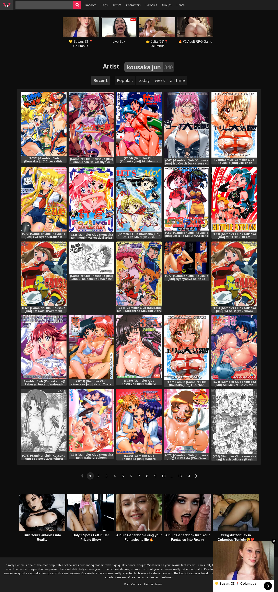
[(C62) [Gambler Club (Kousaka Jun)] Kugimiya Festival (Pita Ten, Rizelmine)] (91, 199)
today (144, 80)
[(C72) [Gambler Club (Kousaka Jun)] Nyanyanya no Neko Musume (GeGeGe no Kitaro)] (186, 258)
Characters (133, 5)
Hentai (180, 5)
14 (188, 475)
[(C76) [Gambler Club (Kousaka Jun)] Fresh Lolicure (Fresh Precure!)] (234, 421)
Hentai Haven (153, 584)
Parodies (151, 5)
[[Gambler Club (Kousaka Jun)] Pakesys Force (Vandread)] (44, 347)
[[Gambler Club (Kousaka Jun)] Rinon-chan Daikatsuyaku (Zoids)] (91, 124)
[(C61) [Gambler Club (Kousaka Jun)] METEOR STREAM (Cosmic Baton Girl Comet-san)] (234, 199)
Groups (167, 5)
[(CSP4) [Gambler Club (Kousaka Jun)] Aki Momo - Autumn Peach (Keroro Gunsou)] (139, 124)
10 (163, 475)
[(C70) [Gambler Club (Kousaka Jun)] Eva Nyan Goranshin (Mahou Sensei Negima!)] (44, 199)
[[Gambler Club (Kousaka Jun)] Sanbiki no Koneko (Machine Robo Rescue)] (91, 258)
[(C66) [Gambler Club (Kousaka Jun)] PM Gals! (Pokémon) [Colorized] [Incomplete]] (234, 274)
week (160, 80)
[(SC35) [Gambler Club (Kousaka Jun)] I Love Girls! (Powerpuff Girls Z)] (44, 124)
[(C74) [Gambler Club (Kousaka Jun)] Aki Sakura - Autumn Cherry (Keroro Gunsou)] (234, 347)
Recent (100, 80)
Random (90, 5)
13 (180, 475)
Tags (104, 5)
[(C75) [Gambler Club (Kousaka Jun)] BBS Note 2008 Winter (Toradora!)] (44, 421)
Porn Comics (132, 584)
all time (177, 80)
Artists (117, 5)
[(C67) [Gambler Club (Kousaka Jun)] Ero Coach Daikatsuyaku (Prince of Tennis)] (186, 125)
